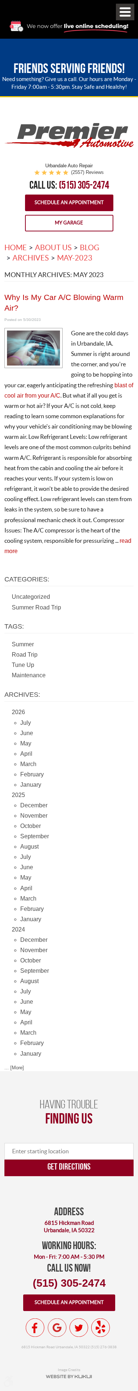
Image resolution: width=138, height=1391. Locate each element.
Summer (23, 644)
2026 (18, 712)
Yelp (100, 1327)
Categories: (26, 579)
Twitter (78, 1327)
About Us (53, 248)
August (29, 846)
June (26, 733)
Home (15, 248)
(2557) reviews (87, 172)
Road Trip (25, 654)
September (34, 836)
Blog (89, 248)
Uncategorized (31, 597)
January (30, 785)
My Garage (69, 223)
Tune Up (23, 665)
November (33, 815)
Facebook (35, 1327)
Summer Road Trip (36, 607)
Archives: (22, 694)
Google (57, 1327)
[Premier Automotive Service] (69, 146)
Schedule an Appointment (69, 202)
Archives (31, 258)
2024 (18, 929)
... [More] (14, 1067)
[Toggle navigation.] (125, 12)
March (28, 764)
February (32, 774)
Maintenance (29, 675)
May (25, 743)
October (30, 826)
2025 (18, 795)
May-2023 (74, 258)
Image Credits (69, 1369)
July (25, 723)
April (26, 754)
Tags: (14, 626)
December (33, 805)
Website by (69, 1376)
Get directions (69, 1166)
